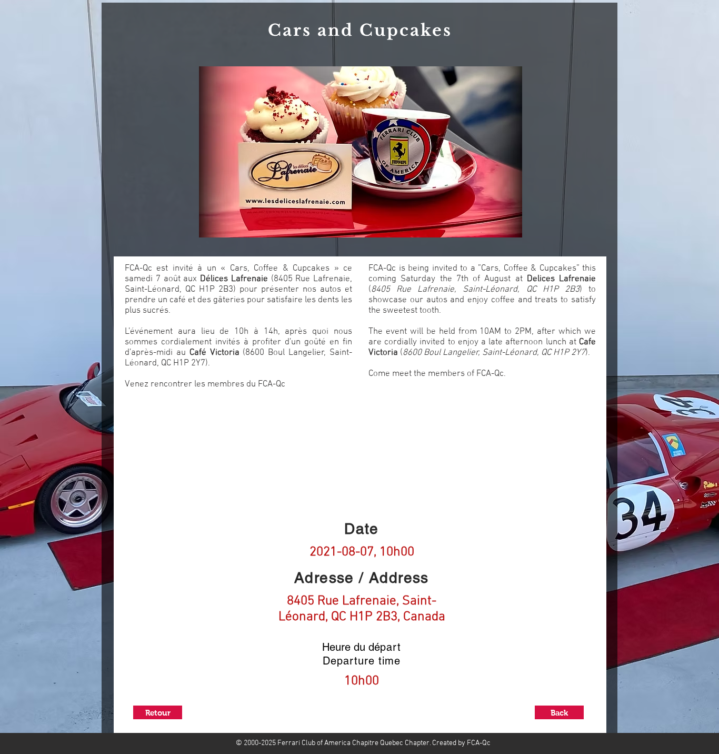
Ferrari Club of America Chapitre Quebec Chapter (353, 743)
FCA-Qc (478, 743)
